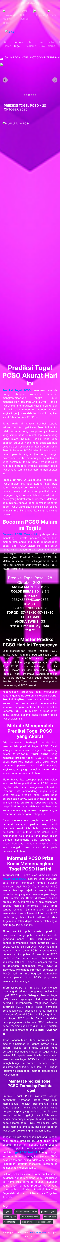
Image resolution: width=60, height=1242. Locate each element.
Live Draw (42, 43)
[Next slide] (54, 80)
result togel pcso (11, 1222)
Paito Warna (51, 43)
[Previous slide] (5, 80)
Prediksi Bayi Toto (37, 1232)
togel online (27, 1222)
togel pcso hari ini (43, 1222)
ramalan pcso (50, 1216)
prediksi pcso (10, 1216)
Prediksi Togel (18, 43)
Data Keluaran (31, 43)
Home (7, 43)
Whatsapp (31, 3)
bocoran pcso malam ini (26, 1211)
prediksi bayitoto (48, 1211)
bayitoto (7, 1211)
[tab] (24, 94)
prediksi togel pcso (30, 1216)
